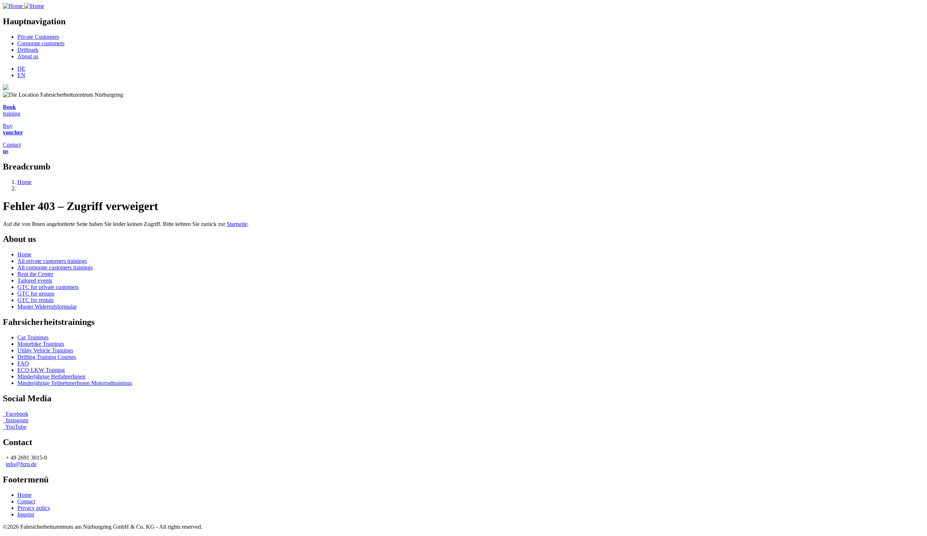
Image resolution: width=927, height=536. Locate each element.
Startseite (237, 224)
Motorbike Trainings (40, 344)
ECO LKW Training (41, 370)
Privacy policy (33, 508)
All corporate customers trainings (55, 267)
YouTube (14, 427)
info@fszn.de (21, 464)
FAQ (23, 363)
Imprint (25, 514)
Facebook (17, 414)
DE (21, 69)
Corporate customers (40, 43)
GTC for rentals (35, 300)
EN (21, 75)
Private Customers (38, 37)
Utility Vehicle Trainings (45, 350)
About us (27, 56)
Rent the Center (35, 274)
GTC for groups (35, 293)
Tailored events (34, 280)
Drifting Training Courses (46, 357)
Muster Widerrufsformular (47, 306)
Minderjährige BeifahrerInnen (51, 376)
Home (24, 182)
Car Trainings (33, 337)
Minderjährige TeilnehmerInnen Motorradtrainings (74, 383)
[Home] (23, 6)
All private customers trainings (52, 261)
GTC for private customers (48, 287)
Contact (26, 501)
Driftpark (27, 50)
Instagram (15, 420)
